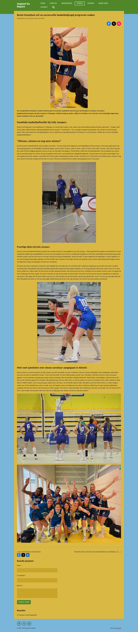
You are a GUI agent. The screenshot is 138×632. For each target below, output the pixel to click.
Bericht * (20, 586)
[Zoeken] (53, 7)
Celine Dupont (42, 383)
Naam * (19, 565)
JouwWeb (118, 628)
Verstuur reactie (24, 602)
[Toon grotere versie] (69, 67)
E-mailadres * (21, 575)
